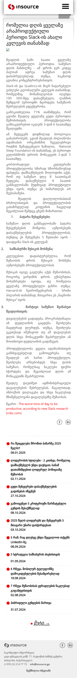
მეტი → (42, 623)
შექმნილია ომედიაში (38, 670)
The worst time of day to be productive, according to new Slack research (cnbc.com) (37, 408)
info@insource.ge (40, 664)
